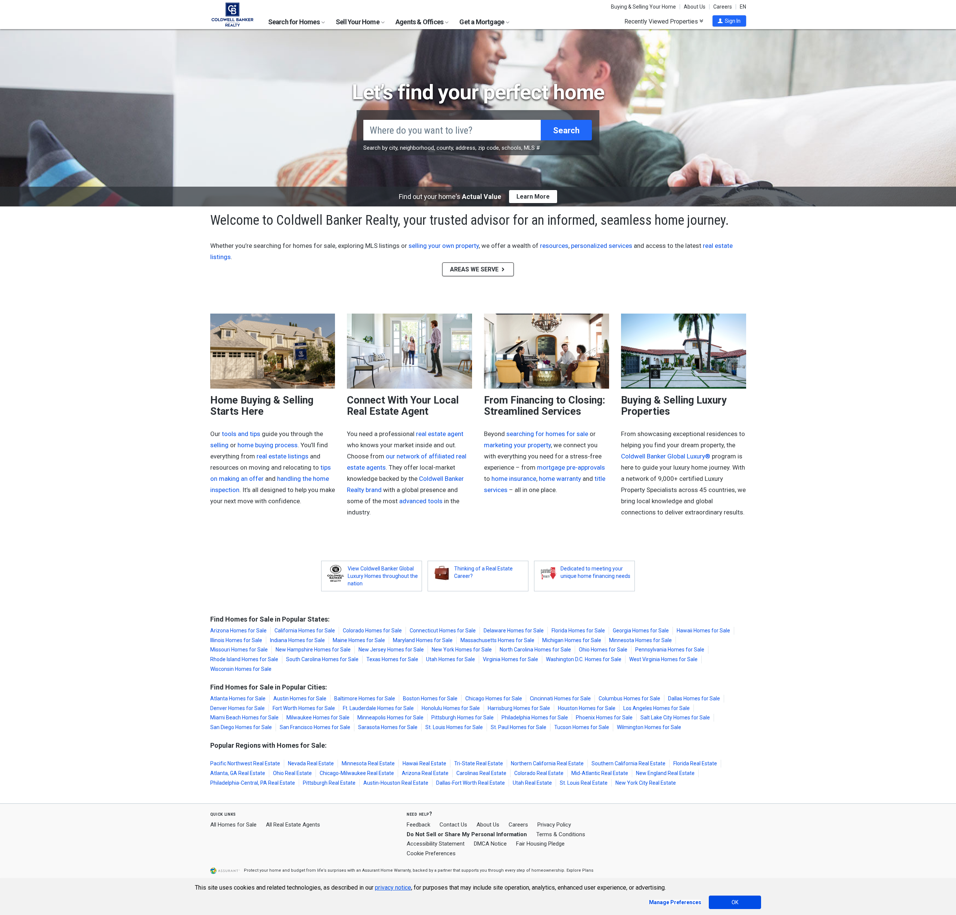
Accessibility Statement (436, 843)
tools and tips (241, 434)
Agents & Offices (419, 22)
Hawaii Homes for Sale (703, 631)
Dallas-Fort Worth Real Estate (470, 783)
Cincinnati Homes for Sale (560, 698)
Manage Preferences (675, 902)
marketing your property (517, 445)
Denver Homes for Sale (237, 708)
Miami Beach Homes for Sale (244, 718)
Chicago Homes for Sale (493, 698)
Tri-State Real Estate (478, 763)
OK (735, 902)
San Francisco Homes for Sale (315, 727)
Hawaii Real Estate (424, 763)
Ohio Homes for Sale (603, 650)
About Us (694, 6)
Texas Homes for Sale (392, 659)
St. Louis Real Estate (584, 783)
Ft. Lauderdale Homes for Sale (378, 708)
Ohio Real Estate (292, 773)
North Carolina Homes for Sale (535, 650)
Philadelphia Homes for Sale (535, 718)
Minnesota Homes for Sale (640, 640)
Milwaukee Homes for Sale (318, 718)
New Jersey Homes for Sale (391, 650)
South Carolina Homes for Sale (322, 659)
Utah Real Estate (532, 783)
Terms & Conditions (560, 834)
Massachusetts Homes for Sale (497, 640)
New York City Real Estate (645, 783)
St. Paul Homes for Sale (518, 727)
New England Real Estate (665, 773)
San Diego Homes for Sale (241, 727)
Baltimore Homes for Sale (364, 698)
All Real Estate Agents (293, 824)
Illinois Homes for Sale (236, 640)
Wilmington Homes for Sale (649, 727)
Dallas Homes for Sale (694, 698)
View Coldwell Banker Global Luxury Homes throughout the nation (383, 576)
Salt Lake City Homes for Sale (675, 718)
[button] (729, 21)
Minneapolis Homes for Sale (390, 718)
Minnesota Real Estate (368, 763)
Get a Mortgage (482, 22)
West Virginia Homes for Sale (663, 659)
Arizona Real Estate (425, 773)
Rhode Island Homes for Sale (244, 659)
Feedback (418, 825)
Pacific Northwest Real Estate (245, 763)
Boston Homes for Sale (430, 698)
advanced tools (421, 501)
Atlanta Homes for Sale (238, 698)
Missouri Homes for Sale (239, 650)
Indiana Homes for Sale (297, 640)
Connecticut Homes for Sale (443, 631)
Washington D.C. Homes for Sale (583, 659)
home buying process (268, 445)
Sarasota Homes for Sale (388, 727)
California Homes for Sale (304, 631)
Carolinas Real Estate (481, 773)
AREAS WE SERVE (475, 269)
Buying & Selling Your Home (643, 6)
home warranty (560, 478)
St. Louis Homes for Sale (454, 727)
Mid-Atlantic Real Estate (599, 773)
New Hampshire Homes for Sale (313, 650)
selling (219, 445)
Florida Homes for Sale (578, 631)
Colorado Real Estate (539, 773)
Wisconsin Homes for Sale (240, 669)
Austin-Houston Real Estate (395, 783)
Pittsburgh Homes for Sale (462, 718)
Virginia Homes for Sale (510, 659)
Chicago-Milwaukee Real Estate (357, 773)
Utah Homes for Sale (450, 659)
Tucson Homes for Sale (581, 727)
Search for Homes (294, 22)
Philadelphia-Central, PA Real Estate (252, 783)
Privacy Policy (554, 824)
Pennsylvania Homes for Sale (669, 650)
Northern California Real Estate (547, 763)
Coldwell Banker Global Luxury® (665, 456)
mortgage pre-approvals (571, 467)
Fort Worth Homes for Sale (304, 708)
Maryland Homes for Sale (423, 640)
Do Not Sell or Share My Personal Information (467, 834)
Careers (722, 6)
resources (554, 245)
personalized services (601, 245)
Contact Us (453, 824)
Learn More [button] (533, 196)
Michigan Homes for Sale (571, 640)
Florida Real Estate (695, 763)
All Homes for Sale (233, 824)
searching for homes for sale (547, 434)
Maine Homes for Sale (359, 640)
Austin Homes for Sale (299, 698)
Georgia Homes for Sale (641, 631)
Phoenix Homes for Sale (604, 718)
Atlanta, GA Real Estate (237, 773)
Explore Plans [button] (580, 870)
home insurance (513, 478)
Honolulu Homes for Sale (451, 708)
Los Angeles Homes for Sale (656, 708)
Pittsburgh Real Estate (329, 783)
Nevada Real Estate (311, 763)
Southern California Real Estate (628, 763)
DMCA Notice (490, 843)
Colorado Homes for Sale (372, 631)
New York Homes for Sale (462, 650)
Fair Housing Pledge (540, 843)
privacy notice (393, 887)
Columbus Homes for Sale (629, 698)
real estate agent (439, 434)
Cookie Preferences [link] (431, 853)
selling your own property (444, 245)
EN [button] (743, 7)
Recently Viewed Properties (661, 21)
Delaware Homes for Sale (514, 631)
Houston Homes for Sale (586, 708)
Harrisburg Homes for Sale (519, 708)
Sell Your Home (358, 22)
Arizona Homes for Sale (238, 631)
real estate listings (282, 456)
